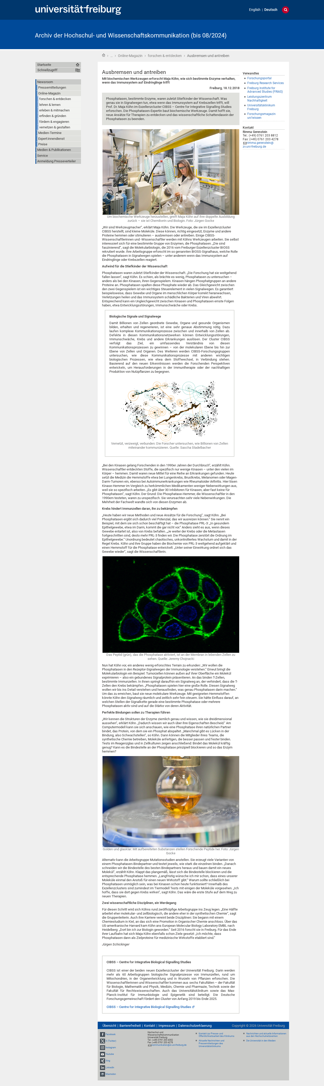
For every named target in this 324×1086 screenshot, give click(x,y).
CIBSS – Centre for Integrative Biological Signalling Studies (149, 1007)
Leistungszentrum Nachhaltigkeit (259, 98)
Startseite (103, 55)
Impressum (166, 1026)
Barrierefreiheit (130, 1026)
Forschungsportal (259, 78)
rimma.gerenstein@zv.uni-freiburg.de (258, 144)
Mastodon (111, 1074)
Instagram (111, 1047)
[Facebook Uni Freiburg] (102, 1034)
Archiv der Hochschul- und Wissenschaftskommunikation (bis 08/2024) (131, 35)
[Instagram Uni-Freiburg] (102, 1047)
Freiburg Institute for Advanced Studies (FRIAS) (265, 90)
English (254, 10)
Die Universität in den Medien (261, 1040)
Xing (108, 1061)
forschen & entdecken (165, 56)
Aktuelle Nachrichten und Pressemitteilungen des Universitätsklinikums (211, 1043)
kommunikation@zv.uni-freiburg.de (169, 1045)
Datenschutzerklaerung (195, 1026)
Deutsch (270, 10)
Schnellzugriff (47, 70)
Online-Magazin (130, 56)
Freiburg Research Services (265, 83)
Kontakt (149, 1026)
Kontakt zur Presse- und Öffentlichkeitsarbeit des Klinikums (216, 1035)
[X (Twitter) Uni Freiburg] (102, 1041)
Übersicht (109, 1026)
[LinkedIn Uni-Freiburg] (102, 1067)
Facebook (111, 1034)
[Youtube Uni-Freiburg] (102, 1054)
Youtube (110, 1054)
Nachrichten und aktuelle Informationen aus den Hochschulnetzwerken (266, 1035)
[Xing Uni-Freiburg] (102, 1061)
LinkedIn (110, 1067)
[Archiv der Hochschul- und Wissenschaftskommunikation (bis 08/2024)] (264, 34)
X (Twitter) (111, 1041)
